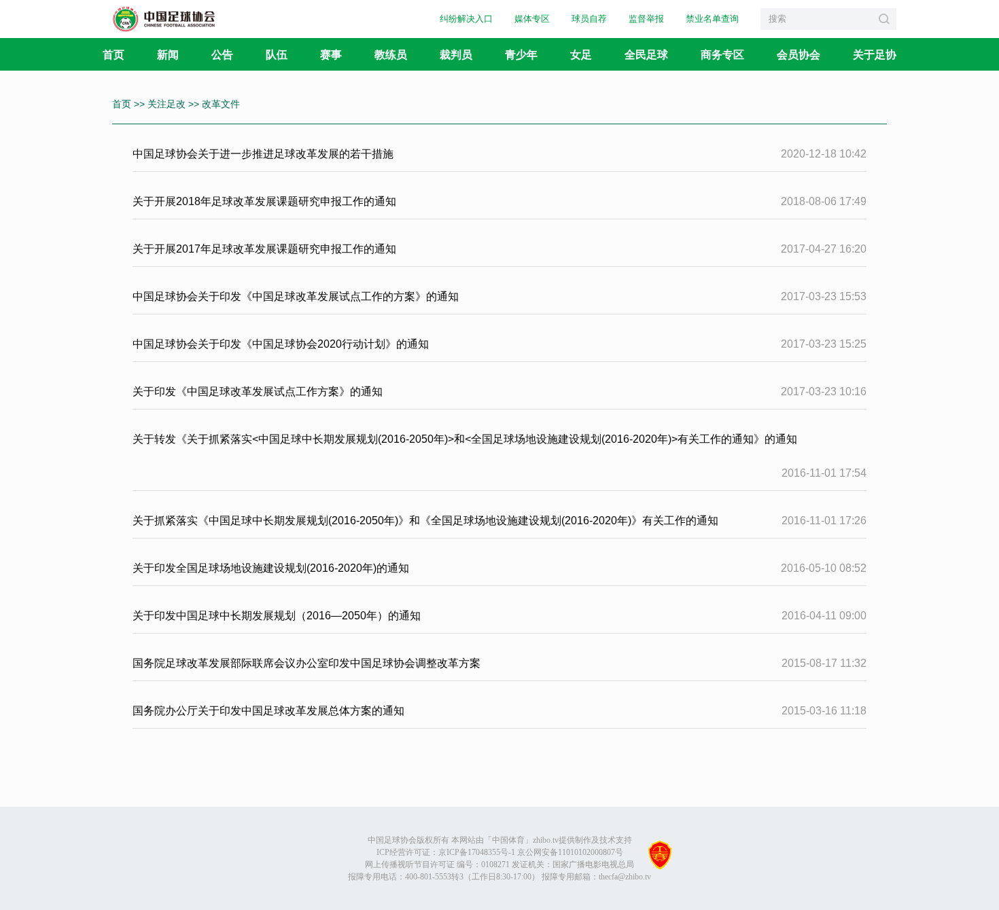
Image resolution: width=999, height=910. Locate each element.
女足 (581, 54)
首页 (113, 54)
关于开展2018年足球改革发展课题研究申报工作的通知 (264, 201)
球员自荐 (589, 19)
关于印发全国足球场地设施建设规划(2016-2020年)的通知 (271, 568)
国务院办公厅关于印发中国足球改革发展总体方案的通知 (268, 710)
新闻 (168, 54)
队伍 (276, 54)
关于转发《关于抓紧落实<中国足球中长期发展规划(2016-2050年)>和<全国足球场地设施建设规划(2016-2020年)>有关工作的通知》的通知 (465, 439)
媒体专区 (532, 19)
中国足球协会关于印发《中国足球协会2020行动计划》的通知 (281, 344)
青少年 (521, 54)
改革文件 (221, 103)
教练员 (390, 54)
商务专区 (722, 54)
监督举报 (646, 19)
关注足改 (167, 103)
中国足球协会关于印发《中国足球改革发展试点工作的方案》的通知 (296, 296)
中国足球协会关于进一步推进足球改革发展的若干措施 (263, 154)
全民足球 (646, 54)
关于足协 (874, 54)
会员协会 (798, 54)
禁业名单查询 (712, 19)
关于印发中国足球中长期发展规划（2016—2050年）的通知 (277, 615)
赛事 (331, 54)
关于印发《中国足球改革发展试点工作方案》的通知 (258, 391)
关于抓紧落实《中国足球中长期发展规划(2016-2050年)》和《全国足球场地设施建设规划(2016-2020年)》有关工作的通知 (425, 520)
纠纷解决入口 (466, 19)
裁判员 (456, 54)
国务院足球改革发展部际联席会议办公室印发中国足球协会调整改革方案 (306, 663)
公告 (222, 54)
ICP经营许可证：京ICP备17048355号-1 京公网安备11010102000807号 (499, 852)
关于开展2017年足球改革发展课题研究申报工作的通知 (264, 249)
